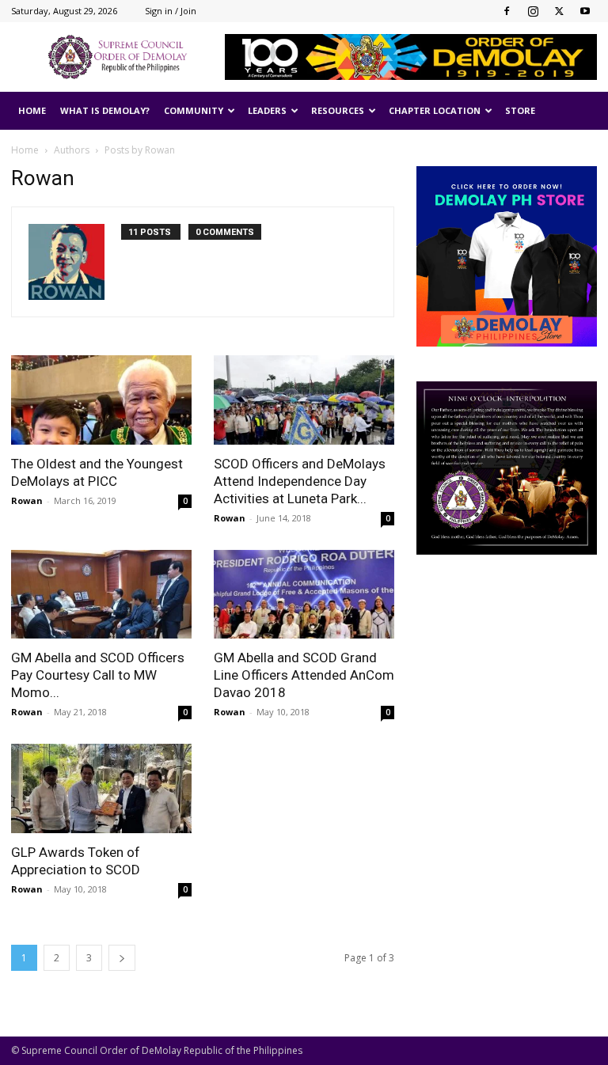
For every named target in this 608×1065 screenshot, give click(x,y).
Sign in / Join (170, 11)
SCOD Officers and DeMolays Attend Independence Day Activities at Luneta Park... (300, 481)
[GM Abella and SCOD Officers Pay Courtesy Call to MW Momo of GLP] (101, 594)
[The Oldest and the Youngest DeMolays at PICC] (101, 400)
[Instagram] (533, 11)
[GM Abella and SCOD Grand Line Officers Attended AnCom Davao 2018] (304, 594)
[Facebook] (507, 11)
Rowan (27, 500)
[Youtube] (585, 11)
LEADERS (267, 110)
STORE (520, 110)
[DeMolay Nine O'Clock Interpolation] (506, 468)
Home (25, 150)
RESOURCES (337, 110)
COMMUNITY (193, 110)
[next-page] (121, 958)
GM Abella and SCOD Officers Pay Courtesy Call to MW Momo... (97, 675)
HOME (32, 110)
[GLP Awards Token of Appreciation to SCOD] (101, 788)
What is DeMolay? (105, 110)
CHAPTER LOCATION (435, 110)
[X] (559, 11)
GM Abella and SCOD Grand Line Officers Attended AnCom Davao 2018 (304, 675)
